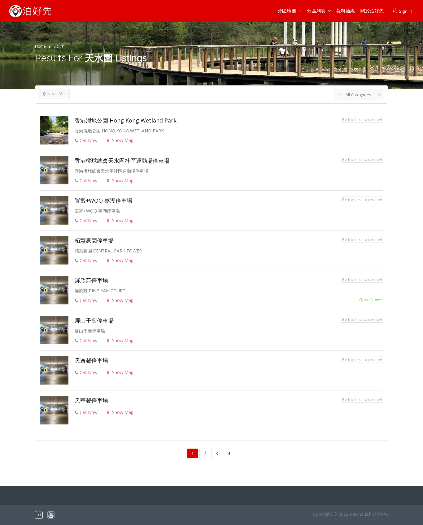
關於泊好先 (372, 11)
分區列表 (316, 11)
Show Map (122, 140)
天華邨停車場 (91, 400)
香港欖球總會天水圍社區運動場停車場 (122, 160)
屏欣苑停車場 (91, 280)
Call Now (89, 140)
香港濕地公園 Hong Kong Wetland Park (126, 120)
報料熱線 (345, 11)
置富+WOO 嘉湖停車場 (103, 200)
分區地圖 (286, 11)
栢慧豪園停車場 (94, 240)
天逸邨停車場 (91, 360)
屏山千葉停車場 (94, 320)
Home (40, 46)
